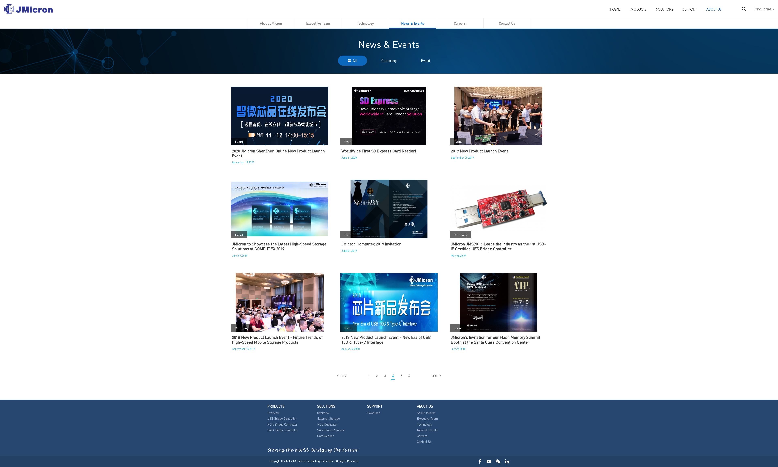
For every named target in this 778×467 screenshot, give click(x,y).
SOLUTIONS (664, 9)
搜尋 (743, 9)
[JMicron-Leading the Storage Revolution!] (28, 9)
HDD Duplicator (327, 424)
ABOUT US (713, 9)
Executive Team (318, 23)
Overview (273, 413)
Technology (365, 23)
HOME (615, 9)
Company (389, 60)
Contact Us (507, 23)
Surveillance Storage (331, 430)
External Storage (328, 418)
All (355, 60)
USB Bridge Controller (282, 418)
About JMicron (271, 23)
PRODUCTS (638, 9)
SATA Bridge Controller (282, 430)
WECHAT (497, 461)
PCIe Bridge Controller (282, 424)
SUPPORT (690, 9)
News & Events (412, 23)
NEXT (434, 375)
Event (425, 60)
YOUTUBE (488, 461)
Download (373, 413)
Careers (460, 23)
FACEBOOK (479, 461)
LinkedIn (507, 461)
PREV (343, 375)
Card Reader (325, 436)
